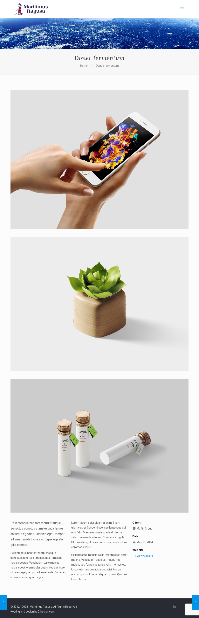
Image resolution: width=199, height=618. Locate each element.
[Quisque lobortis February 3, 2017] (3, 602)
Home (84, 65)
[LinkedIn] (174, 606)
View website (145, 555)
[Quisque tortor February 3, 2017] (195, 602)
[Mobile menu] (182, 8)
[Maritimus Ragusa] (31, 9)
